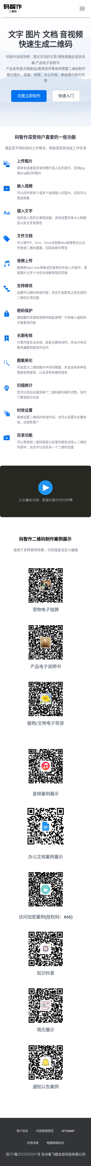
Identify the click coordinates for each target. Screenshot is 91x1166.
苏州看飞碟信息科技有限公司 (63, 1154)
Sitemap (68, 1131)
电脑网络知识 (55, 1143)
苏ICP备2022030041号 (23, 1154)
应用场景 (33, 1143)
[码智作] (14, 8)
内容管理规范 (45, 1131)
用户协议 (22, 1131)
